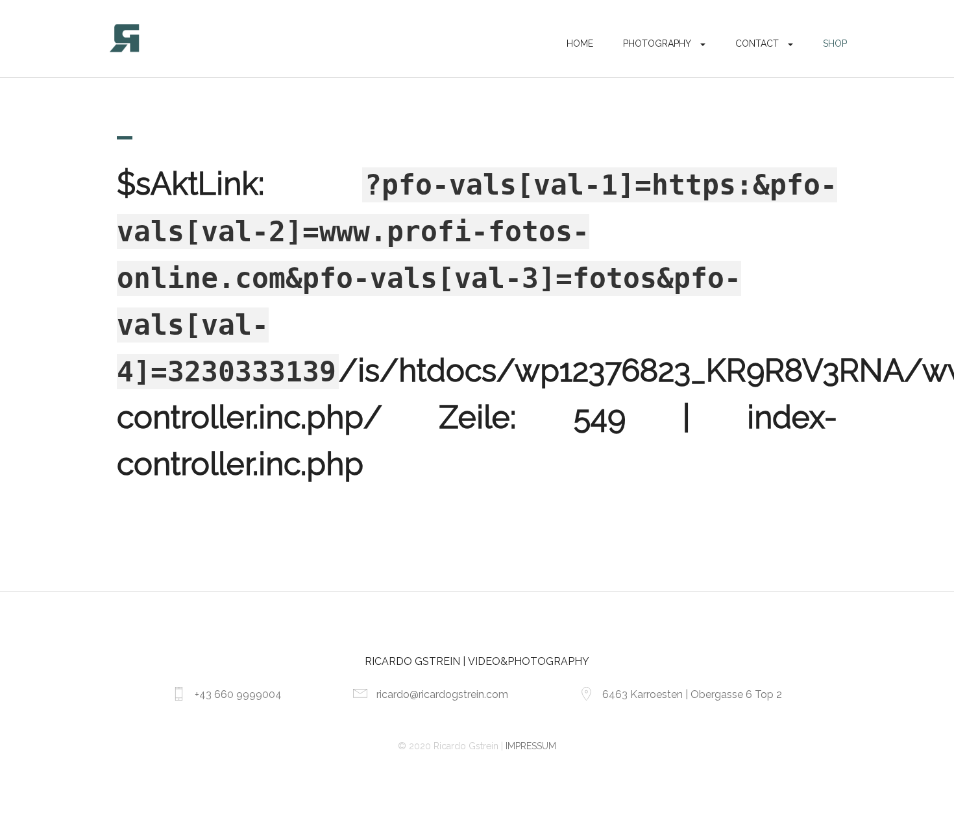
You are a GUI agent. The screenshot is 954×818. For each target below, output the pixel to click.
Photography (657, 43)
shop (835, 43)
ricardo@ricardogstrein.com (442, 694)
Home (580, 43)
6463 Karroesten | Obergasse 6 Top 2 (692, 694)
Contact (757, 43)
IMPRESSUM (531, 746)
